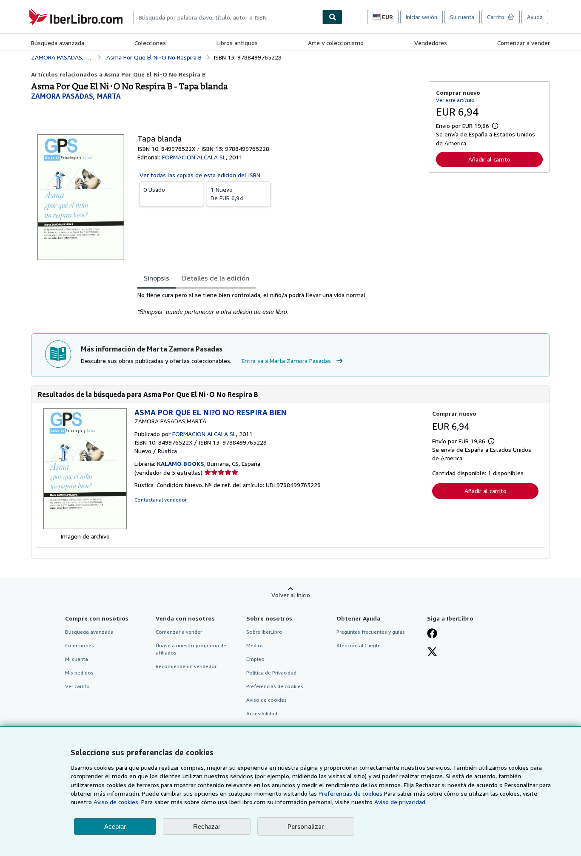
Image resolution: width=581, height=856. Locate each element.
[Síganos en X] (432, 652)
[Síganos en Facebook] (432, 634)
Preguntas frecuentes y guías (370, 632)
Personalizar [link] (306, 826)
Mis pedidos (79, 672)
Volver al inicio (290, 594)
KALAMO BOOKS (180, 463)
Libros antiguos (237, 42)
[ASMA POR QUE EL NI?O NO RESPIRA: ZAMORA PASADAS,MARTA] (85, 527)
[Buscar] (332, 17)
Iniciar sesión (421, 17)
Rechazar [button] (206, 826)
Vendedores (430, 42)
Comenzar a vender (523, 42)
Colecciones (150, 42)
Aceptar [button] (115, 826)
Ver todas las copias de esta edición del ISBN (200, 175)
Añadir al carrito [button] (489, 159)
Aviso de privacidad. (400, 801)
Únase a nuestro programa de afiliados (191, 649)
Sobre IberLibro (264, 632)
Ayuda (535, 17)
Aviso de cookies (266, 700)
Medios (255, 645)
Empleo (255, 659)
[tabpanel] (279, 304)
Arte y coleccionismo (336, 42)
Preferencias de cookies (350, 793)
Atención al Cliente (358, 645)
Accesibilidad (261, 713)
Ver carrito (77, 686)
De (227, 193)
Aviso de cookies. (117, 801)
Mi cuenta (76, 659)
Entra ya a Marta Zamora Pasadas (286, 360)
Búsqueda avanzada (57, 42)
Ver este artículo (455, 100)
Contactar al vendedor (160, 499)
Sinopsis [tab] (156, 278)
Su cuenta (462, 17)
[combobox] (228, 17)
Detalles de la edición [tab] (215, 278)
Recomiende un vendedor (186, 666)
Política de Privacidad (271, 672)
